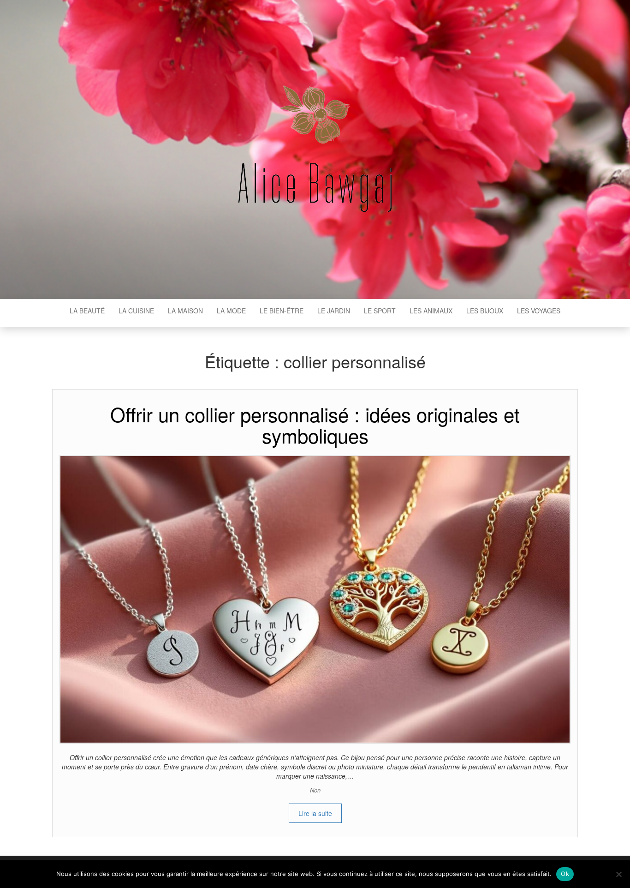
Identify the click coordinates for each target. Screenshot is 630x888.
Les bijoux (484, 310)
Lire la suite (315, 813)
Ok (565, 873)
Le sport (380, 310)
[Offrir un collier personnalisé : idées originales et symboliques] (315, 598)
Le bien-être (281, 310)
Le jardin (333, 310)
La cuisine (136, 310)
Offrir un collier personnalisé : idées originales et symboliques (315, 424)
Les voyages (538, 310)
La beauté (87, 310)
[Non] (618, 874)
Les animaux (431, 310)
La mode (231, 310)
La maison (185, 310)
